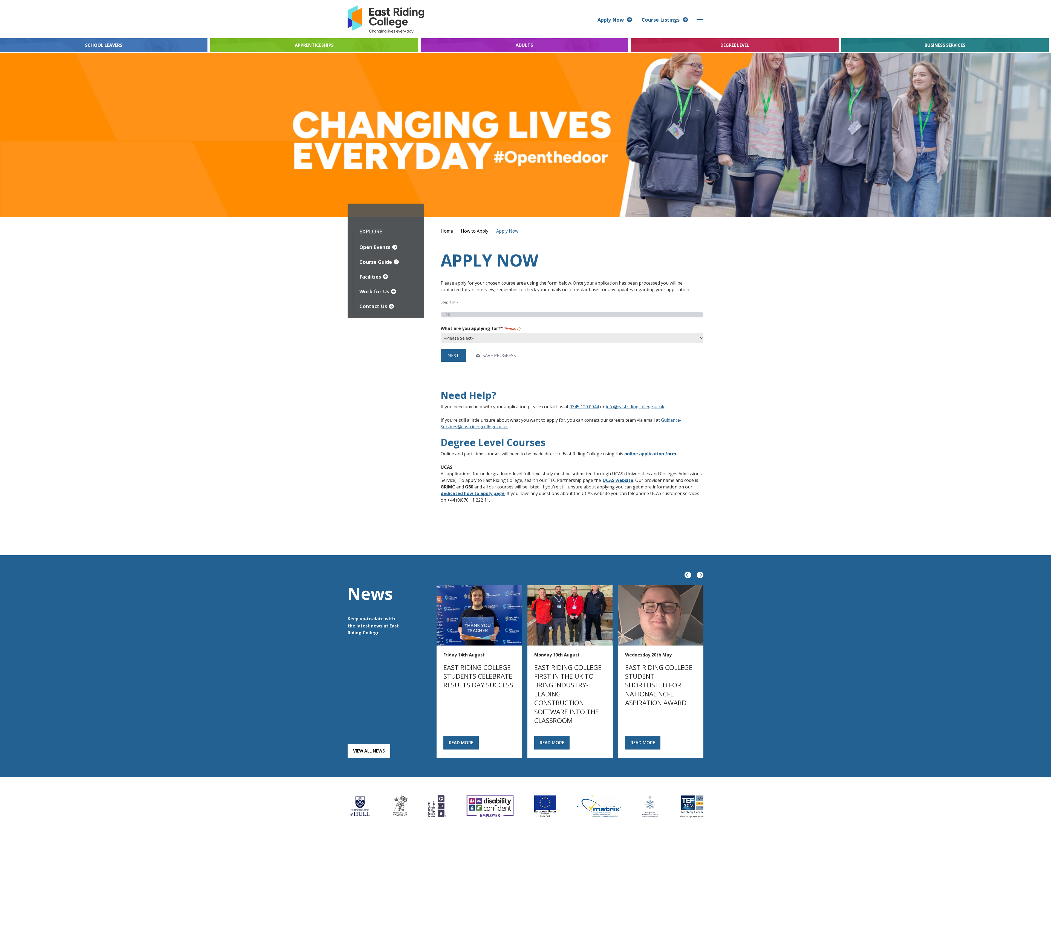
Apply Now (610, 19)
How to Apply (474, 231)
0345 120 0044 (584, 407)
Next (453, 355)
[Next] (700, 575)
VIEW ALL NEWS (369, 751)
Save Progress (498, 355)
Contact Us (373, 306)
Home (447, 231)
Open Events (374, 247)
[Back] (687, 575)
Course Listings (661, 19)
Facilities (370, 276)
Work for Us (374, 291)
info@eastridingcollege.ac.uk (635, 407)
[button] (700, 19)
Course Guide (375, 261)
